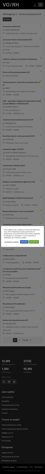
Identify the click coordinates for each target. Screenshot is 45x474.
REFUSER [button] (24, 242)
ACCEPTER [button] (34, 242)
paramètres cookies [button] (11, 242)
